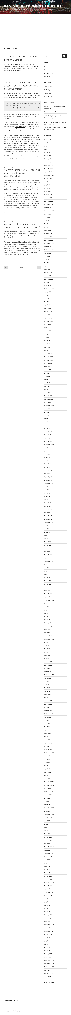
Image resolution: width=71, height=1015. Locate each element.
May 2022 (47, 301)
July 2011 (46, 720)
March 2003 (47, 970)
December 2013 (48, 629)
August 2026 (48, 139)
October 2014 (48, 597)
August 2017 (47, 486)
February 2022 (48, 311)
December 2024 (48, 201)
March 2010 (47, 772)
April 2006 (47, 869)
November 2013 (48, 632)
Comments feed (48, 73)
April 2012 (47, 691)
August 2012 (47, 678)
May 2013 (47, 649)
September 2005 (49, 892)
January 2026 (48, 162)
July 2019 (47, 412)
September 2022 (49, 288)
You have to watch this (26, 252)
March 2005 (47, 911)
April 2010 (47, 769)
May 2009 (47, 804)
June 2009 (47, 801)
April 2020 (47, 383)
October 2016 (48, 519)
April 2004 (47, 947)
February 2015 (48, 584)
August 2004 (48, 934)
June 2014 (47, 610)
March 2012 (47, 694)
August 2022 (47, 292)
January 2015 (48, 587)
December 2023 (48, 240)
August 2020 (48, 370)
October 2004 (48, 928)
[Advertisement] (35, 27)
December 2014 (48, 590)
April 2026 (47, 152)
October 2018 (48, 441)
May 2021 (47, 340)
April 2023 (47, 266)
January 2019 (48, 431)
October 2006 (48, 850)
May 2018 (47, 457)
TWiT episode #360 (27, 236)
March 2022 (47, 308)
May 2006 (47, 866)
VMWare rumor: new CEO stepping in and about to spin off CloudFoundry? (22, 173)
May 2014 (47, 613)
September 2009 (49, 791)
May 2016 (47, 535)
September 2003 (49, 967)
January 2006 (48, 879)
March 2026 (47, 155)
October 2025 (48, 172)
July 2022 (47, 295)
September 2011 (49, 714)
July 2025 (47, 181)
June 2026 (47, 146)
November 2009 (49, 785)
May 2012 (47, 688)
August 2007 (48, 817)
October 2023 (48, 246)
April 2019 (47, 422)
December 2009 (49, 782)
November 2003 (49, 963)
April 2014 (47, 616)
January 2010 (48, 778)
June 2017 (47, 493)
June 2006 (47, 863)
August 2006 (48, 856)
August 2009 (48, 795)
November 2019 (48, 399)
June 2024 (47, 220)
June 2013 (47, 645)
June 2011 (47, 723)
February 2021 (48, 350)
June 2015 (47, 571)
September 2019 (49, 405)
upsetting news (24, 124)
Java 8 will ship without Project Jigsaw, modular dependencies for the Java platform (21, 85)
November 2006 (49, 847)
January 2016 (48, 548)
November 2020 (49, 360)
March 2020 (47, 386)
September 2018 (49, 444)
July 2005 (47, 898)
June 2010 (47, 762)
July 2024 (47, 217)
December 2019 (48, 396)
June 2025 (47, 185)
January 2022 (48, 314)
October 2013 (48, 636)
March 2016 (47, 542)
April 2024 (47, 227)
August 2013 (47, 642)
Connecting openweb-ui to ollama (53, 112)
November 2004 (49, 924)
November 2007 (49, 808)
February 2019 (48, 428)
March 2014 (47, 619)
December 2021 (48, 318)
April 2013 (47, 652)
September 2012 (49, 675)
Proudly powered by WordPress (12, 1011)
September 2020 (49, 366)
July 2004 (47, 937)
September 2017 (49, 483)
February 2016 (48, 545)
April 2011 (47, 730)
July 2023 (47, 256)
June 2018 (47, 454)
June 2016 (47, 532)
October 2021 (48, 324)
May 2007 (47, 827)
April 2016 (47, 538)
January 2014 (48, 626)
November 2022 (48, 282)
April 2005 (47, 908)
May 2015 (47, 574)
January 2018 (48, 470)
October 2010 (48, 749)
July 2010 (47, 759)
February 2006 (48, 876)
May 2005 (47, 905)
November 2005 (49, 885)
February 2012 (48, 697)
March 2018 (47, 464)
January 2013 (48, 662)
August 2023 (48, 253)
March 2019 (47, 425)
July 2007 (47, 821)
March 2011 (47, 733)
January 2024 (48, 237)
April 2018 (47, 460)
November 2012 (48, 668)
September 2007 (49, 814)
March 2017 (47, 503)
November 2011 (48, 707)
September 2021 (49, 327)
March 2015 (47, 580)
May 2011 (47, 727)
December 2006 (49, 843)
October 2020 (48, 363)
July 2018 (47, 451)
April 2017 (47, 499)
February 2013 (48, 658)
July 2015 (47, 568)
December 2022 (48, 279)
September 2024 (49, 211)
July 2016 (47, 529)
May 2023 (47, 263)
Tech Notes (47, 93)
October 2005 (48, 889)
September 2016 (49, 522)
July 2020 (47, 373)
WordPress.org (48, 76)
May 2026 (47, 149)
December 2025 (48, 165)
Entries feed (47, 70)
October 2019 (48, 402)
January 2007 (48, 840)
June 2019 (47, 415)
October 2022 (48, 285)
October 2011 (48, 710)
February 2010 (48, 775)
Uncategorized (48, 96)
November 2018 (48, 438)
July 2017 (46, 490)
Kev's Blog (47, 90)
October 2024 (48, 207)
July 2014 (47, 606)
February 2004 (48, 954)
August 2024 (48, 214)
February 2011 (48, 736)
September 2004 (49, 931)
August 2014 (47, 603)
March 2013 (47, 655)
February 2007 (48, 837)
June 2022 (47, 298)
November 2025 (49, 168)
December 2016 (48, 512)
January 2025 (48, 198)
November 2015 (48, 555)
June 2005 (47, 902)
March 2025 (47, 191)
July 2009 (47, 798)
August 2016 (47, 525)
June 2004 (47, 941)
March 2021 (47, 347)
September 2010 (49, 752)
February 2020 (48, 389)
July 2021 (46, 334)
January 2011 (48, 739)
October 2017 (48, 480)
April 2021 (47, 344)
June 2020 (47, 376)
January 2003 (48, 976)
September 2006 (49, 853)
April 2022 (47, 305)
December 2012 (48, 665)
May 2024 (47, 224)
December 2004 (49, 921)
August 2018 (47, 447)
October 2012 (48, 671)
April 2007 (47, 830)
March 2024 (47, 230)
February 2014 (48, 623)
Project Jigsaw (20, 127)
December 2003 (49, 960)
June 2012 (47, 684)
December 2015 (48, 551)
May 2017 (47, 496)
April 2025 (47, 188)
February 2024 (48, 233)
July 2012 (46, 681)
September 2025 (49, 175)
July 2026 (47, 142)
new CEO (20, 183)
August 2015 (47, 564)
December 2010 (48, 743)
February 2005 (48, 915)
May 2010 (47, 765)
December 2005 (49, 882)
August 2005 (48, 895)
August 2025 (48, 178)
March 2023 (47, 269)
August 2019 (47, 408)
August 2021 (47, 331)
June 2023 (47, 259)
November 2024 (49, 204)
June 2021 (47, 337)
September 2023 (49, 250)
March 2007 (47, 834)
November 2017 (48, 477)
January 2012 (48, 701)
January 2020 (48, 392)
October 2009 (48, 788)
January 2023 (48, 275)
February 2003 (48, 973)
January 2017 (48, 509)
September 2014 (49, 600)
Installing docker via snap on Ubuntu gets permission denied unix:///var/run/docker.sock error (54, 117)
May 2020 (47, 379)
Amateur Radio (48, 86)
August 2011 (47, 717)
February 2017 (48, 506)
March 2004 (47, 950)
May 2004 (47, 944)
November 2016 (48, 516)
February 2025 (48, 194)
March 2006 (47, 872)
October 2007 (48, 811)
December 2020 (49, 357)
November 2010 (49, 746)
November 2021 (48, 321)
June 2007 (47, 824)
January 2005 (48, 918)
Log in (46, 66)
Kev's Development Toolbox (33, 6)
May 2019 (47, 418)
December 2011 (48, 704)
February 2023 (48, 272)
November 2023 (49, 243)
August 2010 (48, 756)
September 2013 (49, 639)
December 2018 (48, 435)
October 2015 (48, 558)
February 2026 (48, 159)
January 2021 (48, 353)
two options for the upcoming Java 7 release (26, 95)
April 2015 (47, 577)
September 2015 (49, 561)
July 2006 (47, 860)
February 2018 (48, 467)
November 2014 (48, 593)
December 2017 (48, 473)
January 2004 (48, 957)
